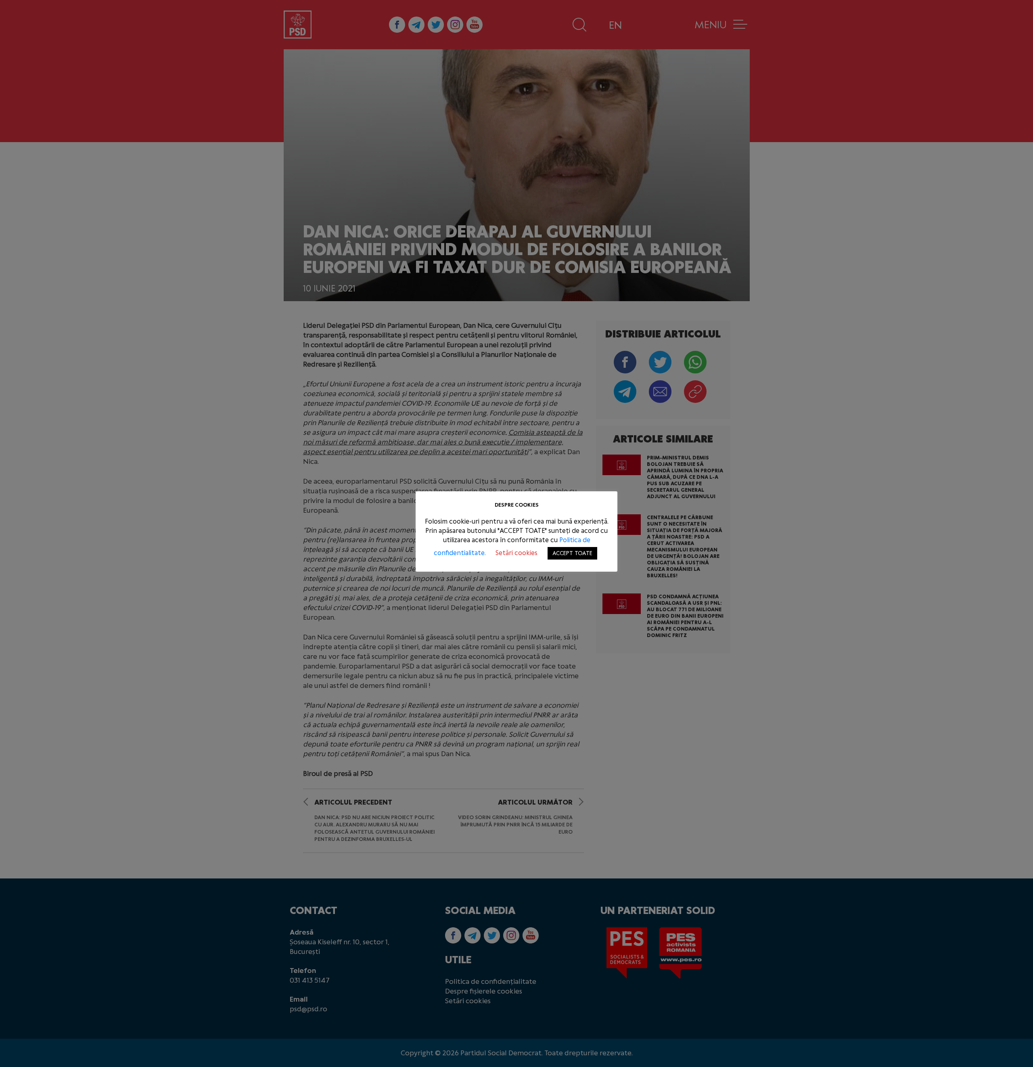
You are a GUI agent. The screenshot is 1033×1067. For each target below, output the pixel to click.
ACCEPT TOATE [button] (572, 553)
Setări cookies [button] (516, 553)
